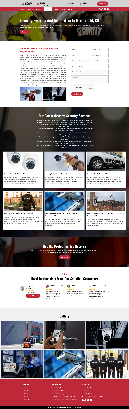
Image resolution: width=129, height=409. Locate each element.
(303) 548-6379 (73, 5)
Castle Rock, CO (87, 5)
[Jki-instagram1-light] (105, 9)
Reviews (56, 9)
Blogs (63, 9)
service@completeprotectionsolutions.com (51, 5)
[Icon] (108, 9)
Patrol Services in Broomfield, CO (98, 174)
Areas (47, 9)
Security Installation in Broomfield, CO (58, 174)
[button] (108, 292)
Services (38, 9)
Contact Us (71, 9)
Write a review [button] (33, 296)
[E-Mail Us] (38, 4)
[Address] (81, 4)
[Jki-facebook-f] (100, 9)
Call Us (72, 3)
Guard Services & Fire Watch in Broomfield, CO (20, 213)
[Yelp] (102, 9)
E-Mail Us (42, 3)
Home (23, 9)
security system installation (36, 64)
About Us (30, 9)
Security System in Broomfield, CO (15, 174)
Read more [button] (46, 298)
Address (85, 3)
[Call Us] (68, 4)
